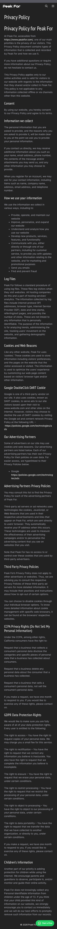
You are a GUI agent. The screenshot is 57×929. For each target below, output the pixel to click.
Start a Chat (47, 923)
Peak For (11, 6)
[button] (46, 6)
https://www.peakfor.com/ (18, 39)
